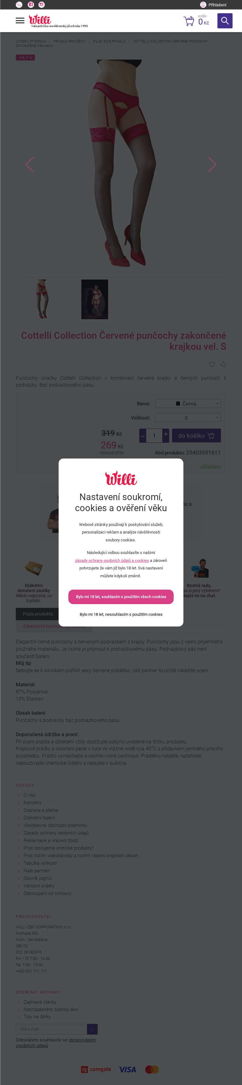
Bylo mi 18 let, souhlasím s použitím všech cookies (121, 596)
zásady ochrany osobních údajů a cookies (112, 560)
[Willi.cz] (40, 19)
